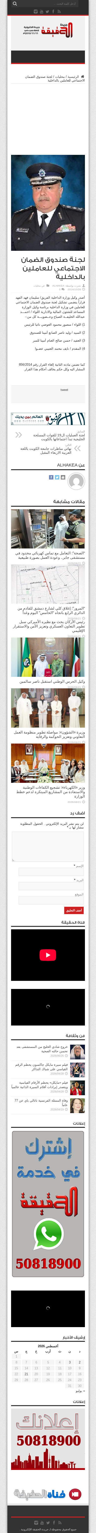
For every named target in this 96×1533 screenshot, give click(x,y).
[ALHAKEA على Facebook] (51, 477)
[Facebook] (53, 11)
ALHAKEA (58, 285)
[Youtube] (41, 11)
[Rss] (59, 11)
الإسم (80, 866)
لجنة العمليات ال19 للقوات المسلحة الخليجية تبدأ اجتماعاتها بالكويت (59, 435)
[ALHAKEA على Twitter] (57, 477)
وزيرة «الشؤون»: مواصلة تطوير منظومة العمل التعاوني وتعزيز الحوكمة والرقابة (49, 734)
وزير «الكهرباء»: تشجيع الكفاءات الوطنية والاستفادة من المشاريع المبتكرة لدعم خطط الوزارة (50, 791)
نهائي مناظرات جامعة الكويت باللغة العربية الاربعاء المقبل (45, 448)
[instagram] (35, 11)
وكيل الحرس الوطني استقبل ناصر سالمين (52, 681)
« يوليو (80, 1391)
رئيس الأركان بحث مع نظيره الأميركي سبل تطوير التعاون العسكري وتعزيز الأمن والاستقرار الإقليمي (49, 626)
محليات (60, 77)
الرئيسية (74, 77)
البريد (80, 880)
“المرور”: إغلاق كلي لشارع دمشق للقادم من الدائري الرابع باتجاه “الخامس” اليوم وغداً (51, 610)
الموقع (79, 894)
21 (26, 1374)
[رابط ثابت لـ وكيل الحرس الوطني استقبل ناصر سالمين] (48, 676)
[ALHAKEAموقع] (63, 477)
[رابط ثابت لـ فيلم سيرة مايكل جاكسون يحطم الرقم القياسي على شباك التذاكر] (77, 1076)
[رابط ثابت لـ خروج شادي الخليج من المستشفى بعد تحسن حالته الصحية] (77, 1058)
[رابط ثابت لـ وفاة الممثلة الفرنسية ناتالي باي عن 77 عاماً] (77, 1112)
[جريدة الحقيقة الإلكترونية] (48, 35)
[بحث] (14, 3)
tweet (64, 390)
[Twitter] (47, 11)
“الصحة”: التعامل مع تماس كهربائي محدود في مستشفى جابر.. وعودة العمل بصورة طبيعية (50, 555)
